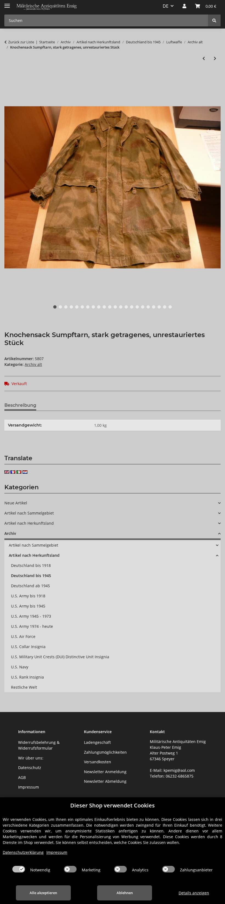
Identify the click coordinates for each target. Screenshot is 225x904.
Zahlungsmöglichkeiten (105, 752)
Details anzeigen (194, 892)
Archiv (10, 533)
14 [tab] (126, 307)
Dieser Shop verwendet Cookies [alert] (112, 805)
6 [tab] (82, 307)
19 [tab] (153, 307)
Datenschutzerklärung (23, 852)
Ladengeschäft (97, 742)
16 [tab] (137, 307)
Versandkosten (97, 761)
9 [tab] (98, 307)
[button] (184, 6)
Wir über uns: (30, 758)
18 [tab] (148, 307)
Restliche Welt (24, 687)
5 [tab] (76, 307)
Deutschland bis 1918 (31, 565)
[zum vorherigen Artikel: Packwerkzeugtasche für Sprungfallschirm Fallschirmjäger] (203, 58)
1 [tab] (55, 307)
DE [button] (165, 6)
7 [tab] (87, 307)
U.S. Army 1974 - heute (32, 626)
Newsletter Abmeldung (105, 781)
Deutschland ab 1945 (30, 585)
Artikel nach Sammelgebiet (29, 513)
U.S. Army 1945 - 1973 (31, 616)
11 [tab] (109, 307)
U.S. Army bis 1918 (28, 595)
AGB (22, 777)
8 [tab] (93, 307)
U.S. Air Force (23, 636)
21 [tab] (164, 307)
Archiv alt (33, 364)
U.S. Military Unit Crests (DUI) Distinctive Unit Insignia (60, 656)
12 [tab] (115, 307)
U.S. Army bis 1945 (28, 606)
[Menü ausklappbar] (7, 3)
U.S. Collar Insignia (28, 646)
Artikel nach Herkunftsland (29, 523)
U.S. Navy (19, 666)
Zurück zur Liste (21, 41)
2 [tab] (60, 307)
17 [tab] (142, 307)
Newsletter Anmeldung (105, 771)
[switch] (18, 869)
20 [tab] (159, 307)
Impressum (28, 787)
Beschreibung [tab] (20, 405)
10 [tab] (104, 307)
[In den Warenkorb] (8, 76)
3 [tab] (66, 307)
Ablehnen (125, 892)
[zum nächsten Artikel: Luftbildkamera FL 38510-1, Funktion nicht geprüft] (215, 58)
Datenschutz (29, 767)
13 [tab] (120, 307)
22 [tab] (170, 307)
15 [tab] (131, 307)
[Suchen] (214, 20)
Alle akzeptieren (43, 892)
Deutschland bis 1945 (31, 575)
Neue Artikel (15, 502)
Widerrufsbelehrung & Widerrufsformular (39, 745)
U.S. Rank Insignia (27, 677)
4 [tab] (71, 307)
